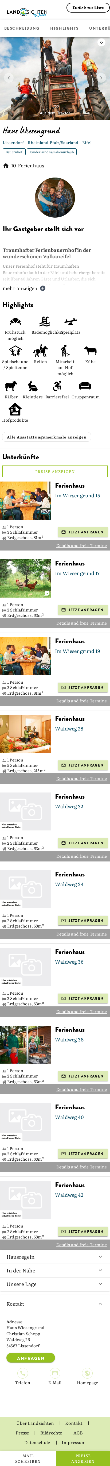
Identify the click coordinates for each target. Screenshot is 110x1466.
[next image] (101, 78)
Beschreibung (22, 29)
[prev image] (9, 78)
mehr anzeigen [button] (20, 288)
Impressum (74, 1442)
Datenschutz (37, 1442)
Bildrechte (51, 1432)
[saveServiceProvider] (101, 42)
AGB (78, 1432)
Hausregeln (20, 1256)
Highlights (64, 29)
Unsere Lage (21, 1284)
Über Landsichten (35, 1423)
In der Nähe (20, 1270)
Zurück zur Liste (88, 7)
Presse (23, 1432)
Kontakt (15, 1303)
